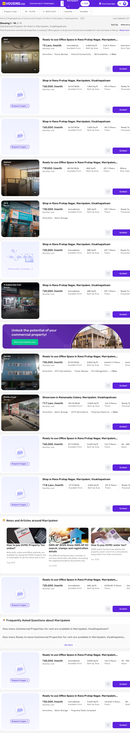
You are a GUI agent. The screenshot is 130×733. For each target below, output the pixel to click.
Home (2, 18)
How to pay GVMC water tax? (108, 545)
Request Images (19, 106)
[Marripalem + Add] (62, 3)
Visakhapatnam (14, 18)
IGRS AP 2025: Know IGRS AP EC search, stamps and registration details (68, 548)
